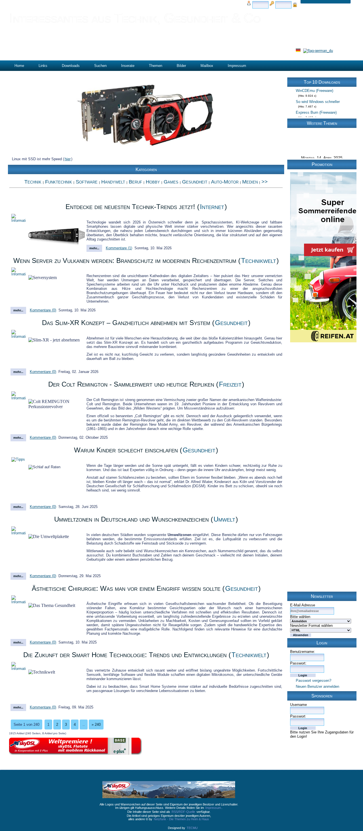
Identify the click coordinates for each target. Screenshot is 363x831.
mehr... (94, 248)
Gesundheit (194, 182)
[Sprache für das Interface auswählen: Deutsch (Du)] (318, 50)
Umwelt (224, 519)
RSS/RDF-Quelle (183, 811)
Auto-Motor (225, 182)
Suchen (100, 66)
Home (19, 66)
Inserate (127, 66)
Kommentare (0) (43, 310)
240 (96, 724)
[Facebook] (347, 785)
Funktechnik (58, 182)
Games (171, 182)
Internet (212, 206)
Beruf (135, 182)
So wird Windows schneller (318, 95)
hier (68, 159)
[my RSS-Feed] (332, 785)
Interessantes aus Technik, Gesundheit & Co (134, 18)
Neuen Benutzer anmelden (317, 686)
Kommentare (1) (119, 248)
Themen (155, 66)
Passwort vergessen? (313, 680)
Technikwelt (258, 260)
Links (43, 66)
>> (264, 182)
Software (87, 182)
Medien (250, 182)
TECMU (192, 828)
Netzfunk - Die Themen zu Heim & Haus (181, 819)
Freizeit (230, 384)
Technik (32, 182)
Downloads (71, 66)
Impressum (237, 66)
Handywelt (113, 182)
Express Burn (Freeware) (316, 106)
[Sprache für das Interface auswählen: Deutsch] (298, 50)
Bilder (181, 66)
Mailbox (207, 66)
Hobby (153, 182)
